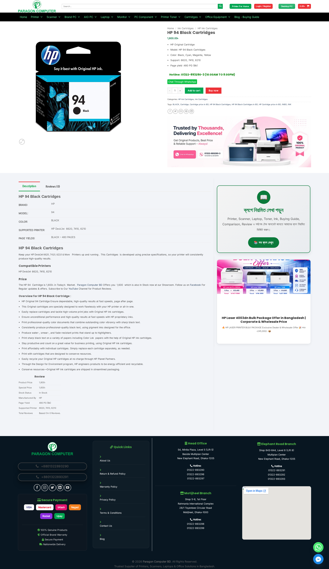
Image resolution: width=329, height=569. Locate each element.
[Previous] (216, 301)
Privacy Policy (108, 499)
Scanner (52, 17)
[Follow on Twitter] (52, 487)
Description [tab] (29, 186)
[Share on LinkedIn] (191, 111)
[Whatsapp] (318, 547)
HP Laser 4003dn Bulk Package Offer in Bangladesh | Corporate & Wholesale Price (264, 320)
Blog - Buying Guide (246, 17)
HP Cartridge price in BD (270, 104)
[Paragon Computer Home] (52, 449)
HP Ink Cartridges (208, 28)
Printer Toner (169, 17)
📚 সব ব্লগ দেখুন (263, 242)
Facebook (195, 284)
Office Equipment (216, 17)
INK (289, 104)
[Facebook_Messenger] (318, 559)
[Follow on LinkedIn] (60, 487)
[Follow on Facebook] (37, 487)
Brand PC (70, 17)
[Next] (311, 301)
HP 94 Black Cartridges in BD (245, 104)
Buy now (214, 90)
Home (23, 17)
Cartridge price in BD (199, 104)
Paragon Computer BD (89, 284)
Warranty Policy (108, 486)
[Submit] (220, 6)
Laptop (105, 17)
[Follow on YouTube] (67, 487)
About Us (105, 460)
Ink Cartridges (186, 28)
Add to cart (194, 90)
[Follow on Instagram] (44, 487)
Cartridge (184, 104)
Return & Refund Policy (112, 473)
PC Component (143, 17)
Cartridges (191, 17)
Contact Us (106, 525)
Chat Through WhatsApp (182, 81)
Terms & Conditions (111, 512)
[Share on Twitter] (175, 111)
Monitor (122, 17)
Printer (35, 17)
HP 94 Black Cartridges (220, 104)
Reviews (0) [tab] (53, 186)
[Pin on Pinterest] (186, 111)
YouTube (73, 288)
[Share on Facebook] (170, 111)
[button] (263, 6)
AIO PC (88, 17)
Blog (102, 539)
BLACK (176, 104)
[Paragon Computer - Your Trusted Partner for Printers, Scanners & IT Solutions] (37, 6)
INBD (284, 104)
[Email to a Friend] (180, 111)
